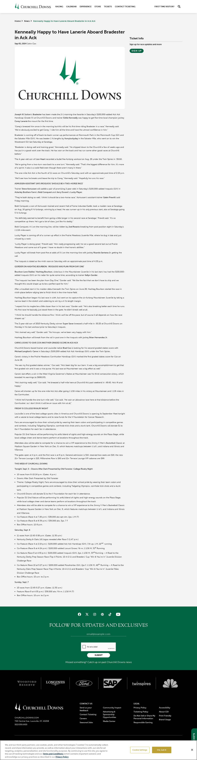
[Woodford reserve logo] (26, 683)
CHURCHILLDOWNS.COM (27, 718)
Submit (99, 655)
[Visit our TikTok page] (110, 614)
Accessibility (164, 707)
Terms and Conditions (53, 754)
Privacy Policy (140, 707)
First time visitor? (164, 6)
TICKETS (108, 6)
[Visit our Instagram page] (94, 614)
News (27, 21)
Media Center (109, 721)
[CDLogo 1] (39, 707)
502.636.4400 (21, 724)
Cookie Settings (139, 750)
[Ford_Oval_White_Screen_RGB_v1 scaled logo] (84, 683)
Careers (83, 718)
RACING (59, 6)
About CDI (164, 711)
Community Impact (112, 707)
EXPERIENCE (85, 6)
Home (18, 21)
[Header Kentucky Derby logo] (33, 6)
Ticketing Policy (141, 711)
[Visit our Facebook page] (79, 614)
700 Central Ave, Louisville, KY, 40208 (32, 721)
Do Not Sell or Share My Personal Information (144, 717)
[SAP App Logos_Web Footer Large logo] (113, 683)
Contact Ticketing (125, 6)
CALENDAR (71, 6)
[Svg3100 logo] (170, 683)
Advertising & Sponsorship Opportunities (109, 714)
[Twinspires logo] (141, 683)
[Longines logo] (55, 683)
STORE (97, 6)
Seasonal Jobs (86, 722)
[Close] (192, 749)
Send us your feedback (86, 709)
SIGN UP (137, 51)
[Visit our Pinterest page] (102, 614)
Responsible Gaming (143, 722)
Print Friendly (165, 715)
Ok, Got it (161, 750)
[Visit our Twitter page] (87, 614)
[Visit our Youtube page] (117, 614)
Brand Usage (165, 719)
